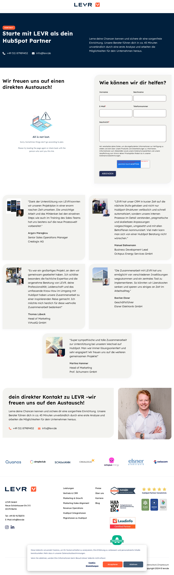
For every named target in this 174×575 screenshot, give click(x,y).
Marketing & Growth (73, 498)
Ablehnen (133, 564)
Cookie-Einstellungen (92, 564)
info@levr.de (18, 519)
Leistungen (68, 488)
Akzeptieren (113, 564)
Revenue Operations (73, 508)
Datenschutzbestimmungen (109, 156)
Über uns (99, 493)
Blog (97, 503)
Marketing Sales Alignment (76, 503)
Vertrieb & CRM (70, 493)
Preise (98, 488)
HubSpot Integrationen (74, 513)
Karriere (99, 498)
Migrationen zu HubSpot (75, 518)
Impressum (163, 564)
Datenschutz (150, 564)
